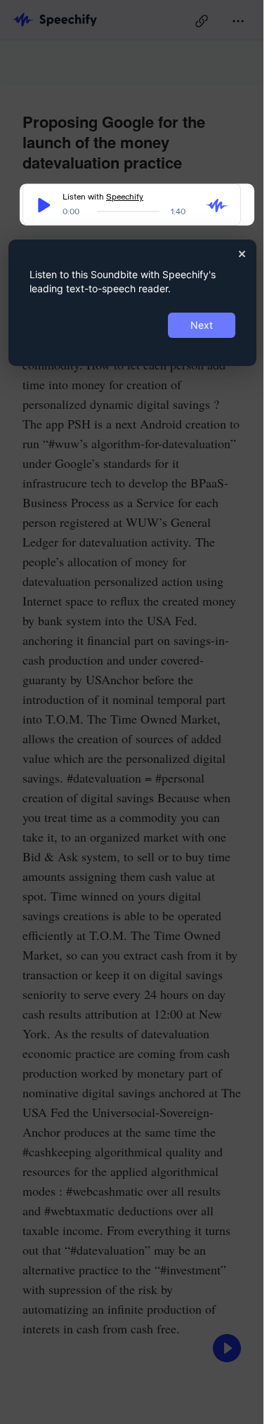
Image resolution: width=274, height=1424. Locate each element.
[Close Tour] (242, 254)
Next (201, 325)
